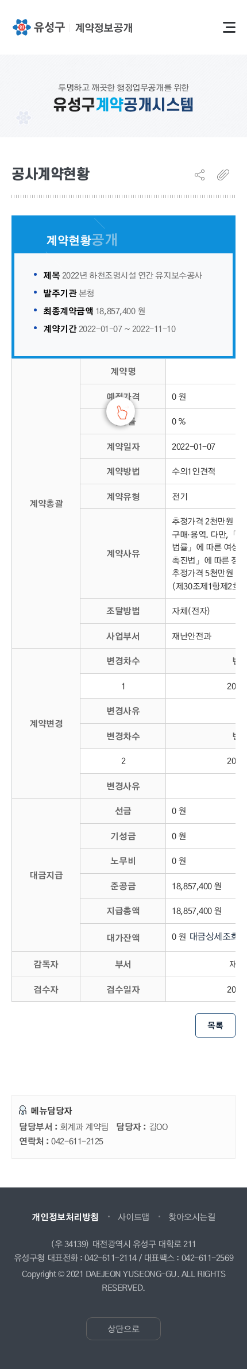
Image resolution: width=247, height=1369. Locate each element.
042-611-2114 (110, 1258)
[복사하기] (226, 174)
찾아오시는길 (191, 1216)
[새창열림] (38, 27)
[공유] (204, 174)
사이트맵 (133, 1216)
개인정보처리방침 (65, 1216)
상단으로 (123, 1328)
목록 (215, 1025)
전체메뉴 (229, 27)
